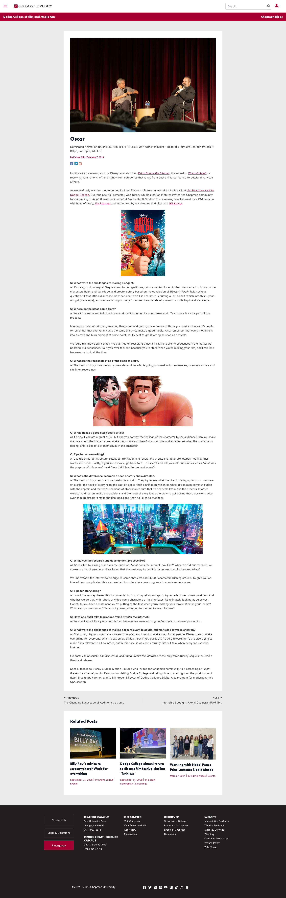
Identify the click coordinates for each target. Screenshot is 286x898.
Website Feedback (214, 825)
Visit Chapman (132, 821)
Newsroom (170, 834)
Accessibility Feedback (216, 821)
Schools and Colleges (175, 821)
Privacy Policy (212, 842)
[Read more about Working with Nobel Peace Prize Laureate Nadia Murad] (193, 743)
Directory (209, 834)
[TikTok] (176, 887)
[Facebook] (71, 163)
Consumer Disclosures (216, 838)
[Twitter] (150, 887)
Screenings (141, 783)
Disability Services (214, 829)
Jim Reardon (102, 203)
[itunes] (181, 887)
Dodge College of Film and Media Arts (29, 17)
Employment (131, 834)
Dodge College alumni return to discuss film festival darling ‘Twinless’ (142, 768)
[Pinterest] (160, 887)
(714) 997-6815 (92, 829)
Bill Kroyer (175, 203)
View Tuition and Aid (135, 825)
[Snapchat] (187, 887)
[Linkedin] (76, 163)
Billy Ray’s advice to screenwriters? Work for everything (89, 768)
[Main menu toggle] (5, 6)
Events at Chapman (174, 829)
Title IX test (210, 847)
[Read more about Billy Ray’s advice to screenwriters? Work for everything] (93, 743)
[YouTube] (165, 887)
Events (73, 783)
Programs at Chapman (176, 825)
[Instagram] (80, 163)
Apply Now (130, 829)
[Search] (268, 6)
